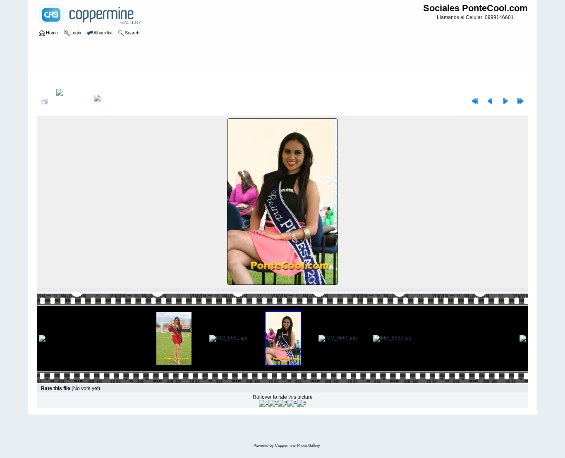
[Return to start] (474, 101)
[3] (282, 403)
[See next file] (505, 101)
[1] (263, 403)
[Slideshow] (106, 101)
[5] (301, 403)
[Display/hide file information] (70, 101)
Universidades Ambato (89, 80)
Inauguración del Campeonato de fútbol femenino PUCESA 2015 (193, 80)
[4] (292, 403)
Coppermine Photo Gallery (297, 446)
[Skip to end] (520, 101)
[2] (273, 403)
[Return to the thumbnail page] (44, 101)
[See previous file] (490, 101)
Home (52, 80)
